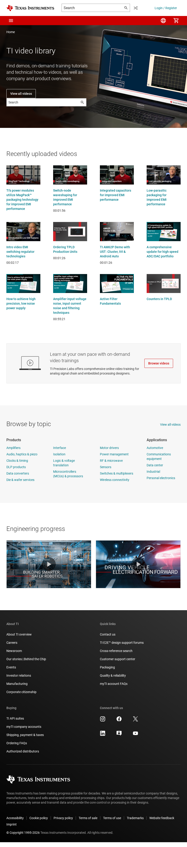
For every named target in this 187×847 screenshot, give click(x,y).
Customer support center (117, 659)
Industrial (153, 471)
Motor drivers (109, 448)
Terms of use (112, 818)
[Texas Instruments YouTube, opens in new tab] (135, 735)
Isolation (59, 454)
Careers (11, 642)
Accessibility (15, 818)
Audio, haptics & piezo (21, 454)
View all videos (21, 93)
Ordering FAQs (16, 743)
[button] (11, 20)
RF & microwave (111, 460)
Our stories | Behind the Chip (26, 659)
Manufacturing (17, 684)
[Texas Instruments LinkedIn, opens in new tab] (102, 735)
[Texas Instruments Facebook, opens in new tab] (119, 720)
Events (11, 667)
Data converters (17, 473)
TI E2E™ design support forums (122, 642)
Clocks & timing (17, 460)
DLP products (16, 467)
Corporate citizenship (21, 692)
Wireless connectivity (114, 480)
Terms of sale (88, 818)
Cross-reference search (116, 651)
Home (10, 32)
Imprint (11, 824)
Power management (114, 454)
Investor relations (18, 675)
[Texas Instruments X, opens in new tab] (135, 720)
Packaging (107, 667)
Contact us (107, 634)
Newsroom (14, 651)
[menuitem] (163, 20)
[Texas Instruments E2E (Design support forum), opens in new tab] (119, 735)
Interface (59, 448)
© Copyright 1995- (23, 832)
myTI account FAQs (113, 684)
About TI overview (19, 634)
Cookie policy (38, 818)
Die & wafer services (20, 480)
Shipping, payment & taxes (25, 735)
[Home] (30, 8)
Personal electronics (161, 478)
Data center (155, 465)
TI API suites (15, 718)
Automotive (155, 448)
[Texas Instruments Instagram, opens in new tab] (102, 720)
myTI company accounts (23, 726)
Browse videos (158, 363)
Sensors (105, 467)
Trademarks (135, 818)
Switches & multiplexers (116, 473)
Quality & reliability (113, 675)
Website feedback (161, 818)
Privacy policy (63, 818)
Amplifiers (13, 448)
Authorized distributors (22, 751)
